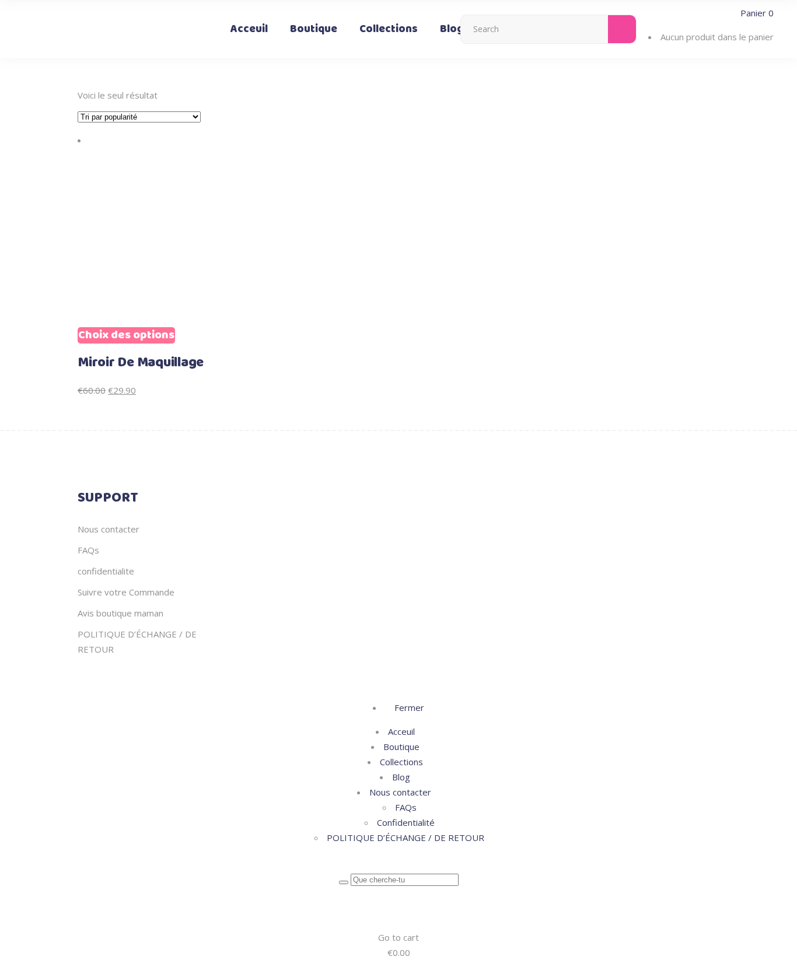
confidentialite (106, 571)
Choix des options (126, 335)
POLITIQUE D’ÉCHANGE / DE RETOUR (405, 837)
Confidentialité (406, 822)
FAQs (88, 550)
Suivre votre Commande (126, 592)
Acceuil (401, 731)
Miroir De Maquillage (141, 363)
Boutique (401, 746)
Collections (401, 762)
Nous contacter (108, 529)
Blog (401, 777)
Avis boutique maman (120, 613)
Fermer (408, 707)
